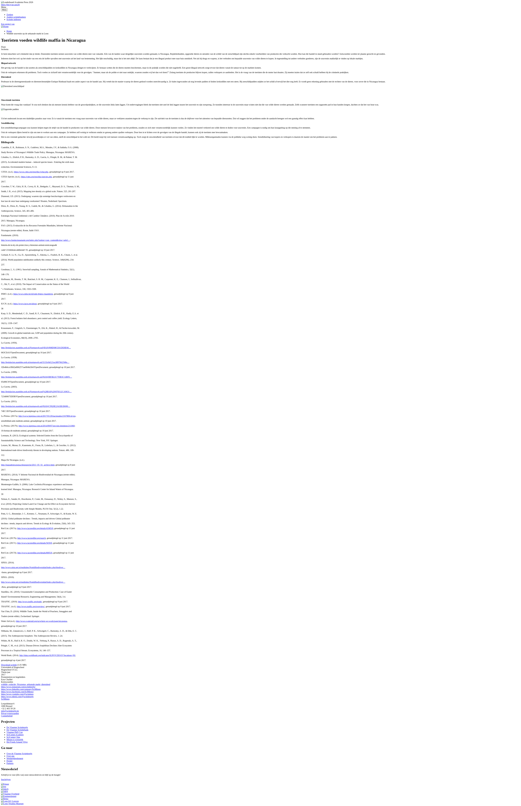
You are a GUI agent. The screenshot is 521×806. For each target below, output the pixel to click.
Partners (10, 763)
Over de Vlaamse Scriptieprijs (19, 753)
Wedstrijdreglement (15, 758)
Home (9, 31)
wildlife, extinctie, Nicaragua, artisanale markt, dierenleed (25, 684)
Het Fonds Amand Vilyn (17, 742)
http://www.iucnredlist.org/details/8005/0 (34, 553)
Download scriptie (9, 665)
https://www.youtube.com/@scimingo (17, 694)
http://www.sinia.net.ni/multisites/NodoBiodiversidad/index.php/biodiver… (33, 567)
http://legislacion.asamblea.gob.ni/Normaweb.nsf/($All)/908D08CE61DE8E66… (36, 347)
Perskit (9, 761)
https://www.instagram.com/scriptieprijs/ (18, 687)
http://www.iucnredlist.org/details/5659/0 (34, 543)
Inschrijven (6, 779)
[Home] (5, 26)
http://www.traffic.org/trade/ (30, 601)
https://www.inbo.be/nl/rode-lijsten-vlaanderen (33, 294)
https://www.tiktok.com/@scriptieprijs (17, 696)
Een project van (8, 24)
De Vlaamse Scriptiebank (17, 730)
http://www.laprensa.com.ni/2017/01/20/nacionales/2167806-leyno (46, 416)
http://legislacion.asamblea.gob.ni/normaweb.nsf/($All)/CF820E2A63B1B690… (35, 406)
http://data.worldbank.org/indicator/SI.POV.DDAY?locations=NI (47, 655)
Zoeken (10, 14)
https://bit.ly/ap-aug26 (10, 5)
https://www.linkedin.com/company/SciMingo (21, 689)
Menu (4, 10)
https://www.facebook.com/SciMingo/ (17, 692)
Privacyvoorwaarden (10, 713)
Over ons (10, 756)
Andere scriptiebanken (16, 17)
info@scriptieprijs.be (10, 711)
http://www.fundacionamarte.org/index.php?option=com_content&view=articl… (35, 240)
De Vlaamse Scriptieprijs (17, 727)
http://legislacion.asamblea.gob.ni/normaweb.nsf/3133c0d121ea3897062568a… (35, 362)
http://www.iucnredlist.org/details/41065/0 (35, 528)
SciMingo (5, 699)
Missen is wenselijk (15, 739)
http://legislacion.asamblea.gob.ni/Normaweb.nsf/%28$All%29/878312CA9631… (36, 391)
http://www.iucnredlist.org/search (31, 538)
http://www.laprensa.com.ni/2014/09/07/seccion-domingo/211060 (47, 426)
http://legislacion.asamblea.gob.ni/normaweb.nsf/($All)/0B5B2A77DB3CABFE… (36, 377)
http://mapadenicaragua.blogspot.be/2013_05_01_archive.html (27, 465)
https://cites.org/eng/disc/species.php (36, 177)
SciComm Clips (13, 737)
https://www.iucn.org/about (25, 304)
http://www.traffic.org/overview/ (31, 606)
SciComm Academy (15, 735)
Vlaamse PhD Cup (15, 732)
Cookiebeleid (6, 716)
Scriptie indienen (14, 19)
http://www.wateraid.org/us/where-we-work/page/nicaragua (41, 621)
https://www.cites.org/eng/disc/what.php (31, 172)
